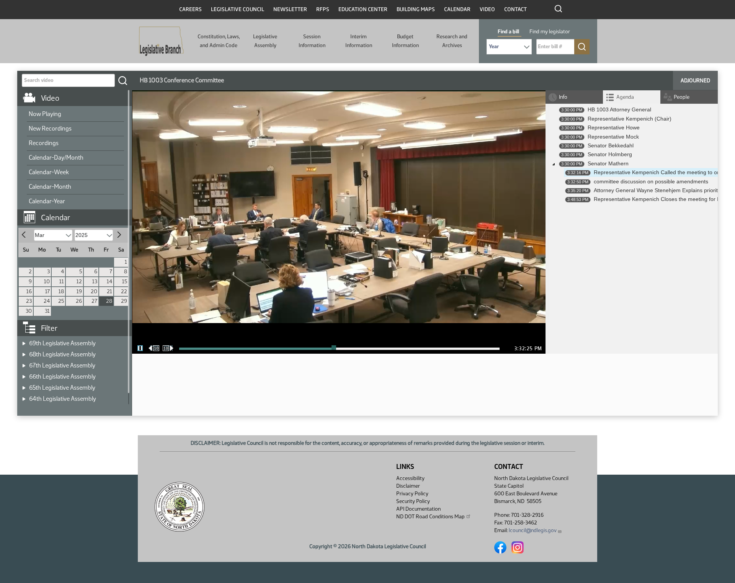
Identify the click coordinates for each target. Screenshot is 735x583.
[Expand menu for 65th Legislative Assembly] (24, 385)
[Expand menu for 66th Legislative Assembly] (24, 374)
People (681, 97)
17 (47, 291)
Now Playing (45, 114)
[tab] (631, 97)
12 (79, 281)
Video (487, 9)
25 (61, 301)
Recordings (44, 143)
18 (61, 291)
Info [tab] (563, 97)
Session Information (312, 40)
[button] (77, 213)
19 (79, 291)
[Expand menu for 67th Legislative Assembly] (24, 363)
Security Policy (413, 501)
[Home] (161, 41)
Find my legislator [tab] (549, 31)
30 (29, 311)
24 (47, 301)
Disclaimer (408, 486)
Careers (190, 9)
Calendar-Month (50, 186)
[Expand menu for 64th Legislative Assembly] (24, 396)
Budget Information (405, 40)
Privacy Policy (412, 493)
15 (124, 281)
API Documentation (418, 509)
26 (79, 301)
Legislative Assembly (265, 40)
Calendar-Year (47, 201)
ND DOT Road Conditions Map (430, 516)
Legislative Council (237, 9)
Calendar (457, 9)
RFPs (322, 9)
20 (94, 291)
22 (124, 291)
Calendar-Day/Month (56, 157)
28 (109, 301)
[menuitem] (75, 114)
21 (109, 291)
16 (29, 291)
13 (94, 281)
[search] (122, 80)
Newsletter (290, 9)
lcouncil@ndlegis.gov (533, 530)
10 (47, 281)
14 (109, 281)
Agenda (625, 97)
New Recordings (50, 128)
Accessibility (410, 478)
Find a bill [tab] (508, 31)
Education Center (362, 9)
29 (124, 301)
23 (29, 301)
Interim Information (358, 40)
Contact (515, 9)
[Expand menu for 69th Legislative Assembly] (24, 341)
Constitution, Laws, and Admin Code (219, 40)
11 (61, 281)
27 (94, 301)
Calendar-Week (49, 172)
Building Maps (416, 9)
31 (47, 311)
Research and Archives (451, 40)
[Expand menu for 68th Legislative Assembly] (24, 352)
